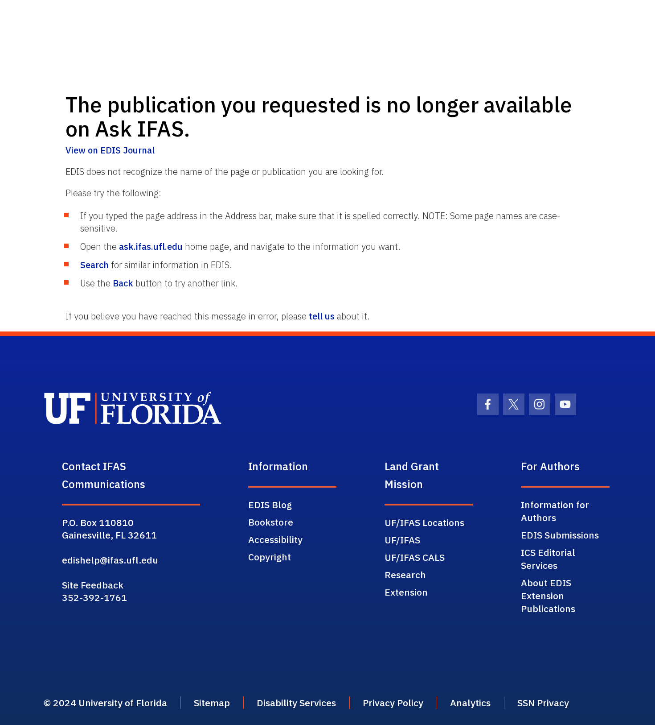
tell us (322, 316)
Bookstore (270, 522)
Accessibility (275, 539)
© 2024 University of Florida (105, 702)
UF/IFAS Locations (424, 522)
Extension (406, 592)
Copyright (269, 557)
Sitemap (212, 702)
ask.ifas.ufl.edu (151, 246)
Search (94, 265)
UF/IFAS (402, 540)
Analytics (470, 702)
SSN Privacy (543, 702)
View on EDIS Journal (110, 150)
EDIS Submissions (560, 535)
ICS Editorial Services (548, 559)
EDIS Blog (270, 504)
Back (123, 283)
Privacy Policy (393, 702)
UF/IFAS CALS (415, 557)
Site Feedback (92, 585)
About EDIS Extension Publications (548, 595)
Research (405, 574)
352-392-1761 (94, 597)
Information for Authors (555, 511)
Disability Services (296, 702)
